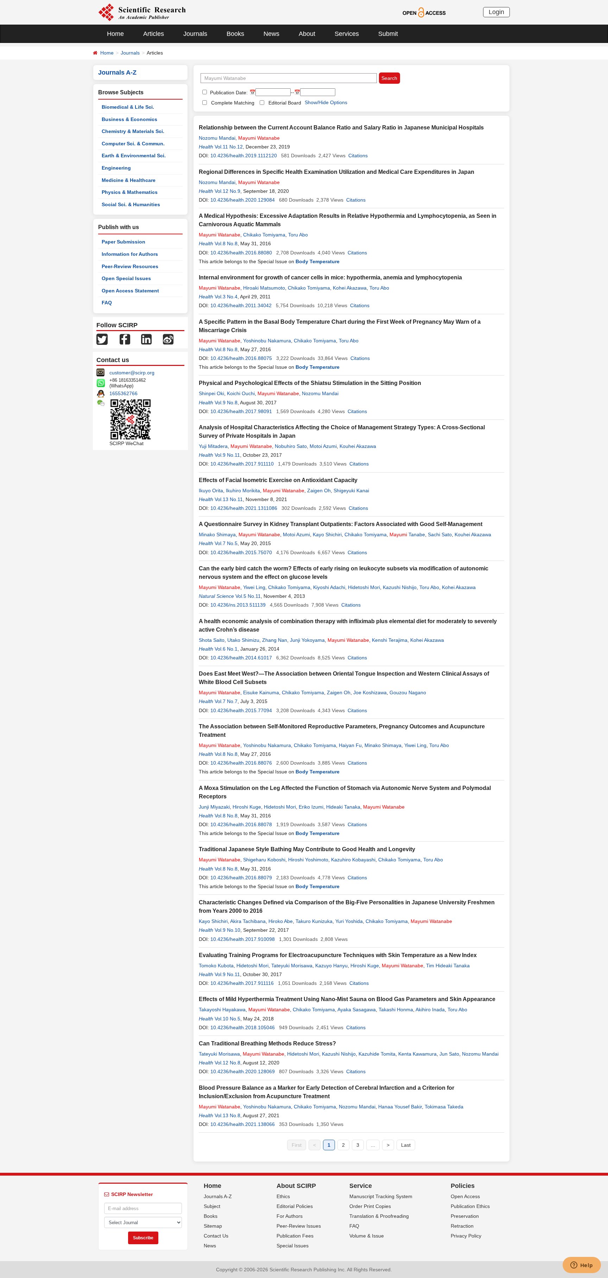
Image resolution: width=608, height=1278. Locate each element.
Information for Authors (130, 254)
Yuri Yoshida (349, 921)
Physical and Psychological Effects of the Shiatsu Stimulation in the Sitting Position (310, 383)
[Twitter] (102, 339)
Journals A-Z (218, 1196)
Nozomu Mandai (217, 138)
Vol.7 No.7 (226, 701)
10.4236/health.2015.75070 (241, 552)
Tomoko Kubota (216, 965)
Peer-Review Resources (130, 266)
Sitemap (213, 1226)
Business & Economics (129, 119)
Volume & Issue (366, 1236)
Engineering (116, 168)
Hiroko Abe (280, 921)
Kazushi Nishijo (400, 587)
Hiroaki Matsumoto (264, 288)
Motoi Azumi (323, 446)
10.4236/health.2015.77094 (241, 710)
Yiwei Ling (254, 587)
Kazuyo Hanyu (331, 965)
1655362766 (123, 393)
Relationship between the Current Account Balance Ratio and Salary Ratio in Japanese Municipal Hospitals (341, 128)
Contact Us (216, 1236)
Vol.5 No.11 (248, 596)
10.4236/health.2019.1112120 (243, 155)
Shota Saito (211, 640)
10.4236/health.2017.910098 (242, 939)
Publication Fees (295, 1236)
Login (496, 11)
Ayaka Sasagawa (356, 1009)
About (307, 33)
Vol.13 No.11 (229, 499)
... (373, 1145)
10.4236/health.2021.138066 (242, 1124)
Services (347, 33)
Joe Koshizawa (370, 692)
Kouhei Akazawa (358, 446)
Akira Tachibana (248, 921)
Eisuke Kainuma (261, 692)
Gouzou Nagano (408, 692)
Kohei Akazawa (350, 288)
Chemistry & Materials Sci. (133, 131)
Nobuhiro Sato (291, 446)
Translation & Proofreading (379, 1216)
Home (115, 33)
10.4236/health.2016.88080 (241, 252)
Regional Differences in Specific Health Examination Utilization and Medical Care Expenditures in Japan (336, 172)
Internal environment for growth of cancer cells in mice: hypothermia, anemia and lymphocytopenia (330, 277)
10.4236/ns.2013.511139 (238, 605)
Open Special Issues (126, 278)
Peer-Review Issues (299, 1226)
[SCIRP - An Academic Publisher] (142, 12)
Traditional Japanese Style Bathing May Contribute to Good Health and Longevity (307, 849)
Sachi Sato (440, 534)
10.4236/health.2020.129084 (242, 200)
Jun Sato (449, 1054)
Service (360, 1185)
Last (406, 1145)
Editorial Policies (295, 1206)
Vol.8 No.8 (226, 243)
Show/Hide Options (326, 102)
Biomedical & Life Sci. (128, 107)
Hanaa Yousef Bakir (400, 1106)
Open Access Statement (130, 290)
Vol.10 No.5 (227, 1018)
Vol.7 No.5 (226, 543)
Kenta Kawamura (417, 1054)
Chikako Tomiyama (264, 235)
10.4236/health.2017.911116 (242, 983)
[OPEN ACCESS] (424, 12)
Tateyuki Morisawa (291, 965)
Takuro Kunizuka (314, 921)
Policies (463, 1185)
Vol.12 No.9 (227, 191)
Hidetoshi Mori (364, 587)
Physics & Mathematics (130, 192)
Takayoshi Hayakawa (222, 1009)
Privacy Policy (466, 1236)
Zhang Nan (274, 640)
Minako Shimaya (217, 534)
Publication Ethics (470, 1206)
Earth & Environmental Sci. (134, 155)
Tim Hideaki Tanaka (448, 965)
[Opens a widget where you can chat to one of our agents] (581, 1265)
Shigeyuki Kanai (351, 490)
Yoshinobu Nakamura (267, 340)
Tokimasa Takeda (444, 1106)
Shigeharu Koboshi (264, 859)
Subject (212, 1206)
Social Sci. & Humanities (131, 204)
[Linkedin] (146, 339)
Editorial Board (284, 103)
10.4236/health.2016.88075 (241, 358)
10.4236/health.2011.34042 (241, 305)
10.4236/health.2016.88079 (241, 877)
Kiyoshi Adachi (329, 587)
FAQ (107, 302)
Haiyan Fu (350, 745)
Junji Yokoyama (307, 640)
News (271, 33)
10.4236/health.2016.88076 (241, 763)
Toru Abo (298, 235)
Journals (195, 33)
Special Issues (293, 1245)
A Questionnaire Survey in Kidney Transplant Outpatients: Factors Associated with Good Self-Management (340, 524)
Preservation (465, 1216)
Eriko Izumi (311, 807)
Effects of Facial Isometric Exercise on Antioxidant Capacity (278, 480)
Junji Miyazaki (214, 807)
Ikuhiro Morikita (243, 490)
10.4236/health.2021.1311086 (243, 508)
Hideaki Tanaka (343, 807)
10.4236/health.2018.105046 (242, 1027)
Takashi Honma (396, 1009)
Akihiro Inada (430, 1009)
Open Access (465, 1196)
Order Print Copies (370, 1206)
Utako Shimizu (243, 640)
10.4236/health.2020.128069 (242, 1071)
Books (235, 33)
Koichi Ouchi (241, 393)
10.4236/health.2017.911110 (242, 464)
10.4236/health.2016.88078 (241, 824)
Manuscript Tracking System (380, 1196)
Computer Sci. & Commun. (133, 143)
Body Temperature (318, 261)
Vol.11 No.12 (229, 147)
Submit (388, 33)
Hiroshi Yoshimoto (308, 859)
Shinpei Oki (211, 393)
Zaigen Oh (319, 490)
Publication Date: (228, 92)
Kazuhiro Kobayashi (353, 859)
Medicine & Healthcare (129, 180)
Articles (153, 33)
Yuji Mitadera (213, 446)
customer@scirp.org (131, 372)
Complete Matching (232, 103)
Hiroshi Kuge (247, 807)
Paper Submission (123, 242)
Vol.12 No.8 (227, 1062)
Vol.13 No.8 (227, 1115)
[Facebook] (125, 339)
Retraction (462, 1226)
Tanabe (407, 534)
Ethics (283, 1196)
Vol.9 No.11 (227, 455)
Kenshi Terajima (389, 640)
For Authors (290, 1216)
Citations (358, 155)
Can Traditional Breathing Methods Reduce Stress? (267, 1043)
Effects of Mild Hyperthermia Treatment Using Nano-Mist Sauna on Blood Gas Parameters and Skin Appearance (347, 999)
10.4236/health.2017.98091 (241, 411)
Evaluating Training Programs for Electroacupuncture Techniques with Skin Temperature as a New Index (338, 955)
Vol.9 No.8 (226, 402)
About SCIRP (296, 1185)
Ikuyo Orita (211, 490)
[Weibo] (168, 339)
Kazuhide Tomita (377, 1054)
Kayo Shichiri (327, 534)
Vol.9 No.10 (227, 930)
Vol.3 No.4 (226, 296)
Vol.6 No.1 (226, 649)
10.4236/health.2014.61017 (241, 657)
